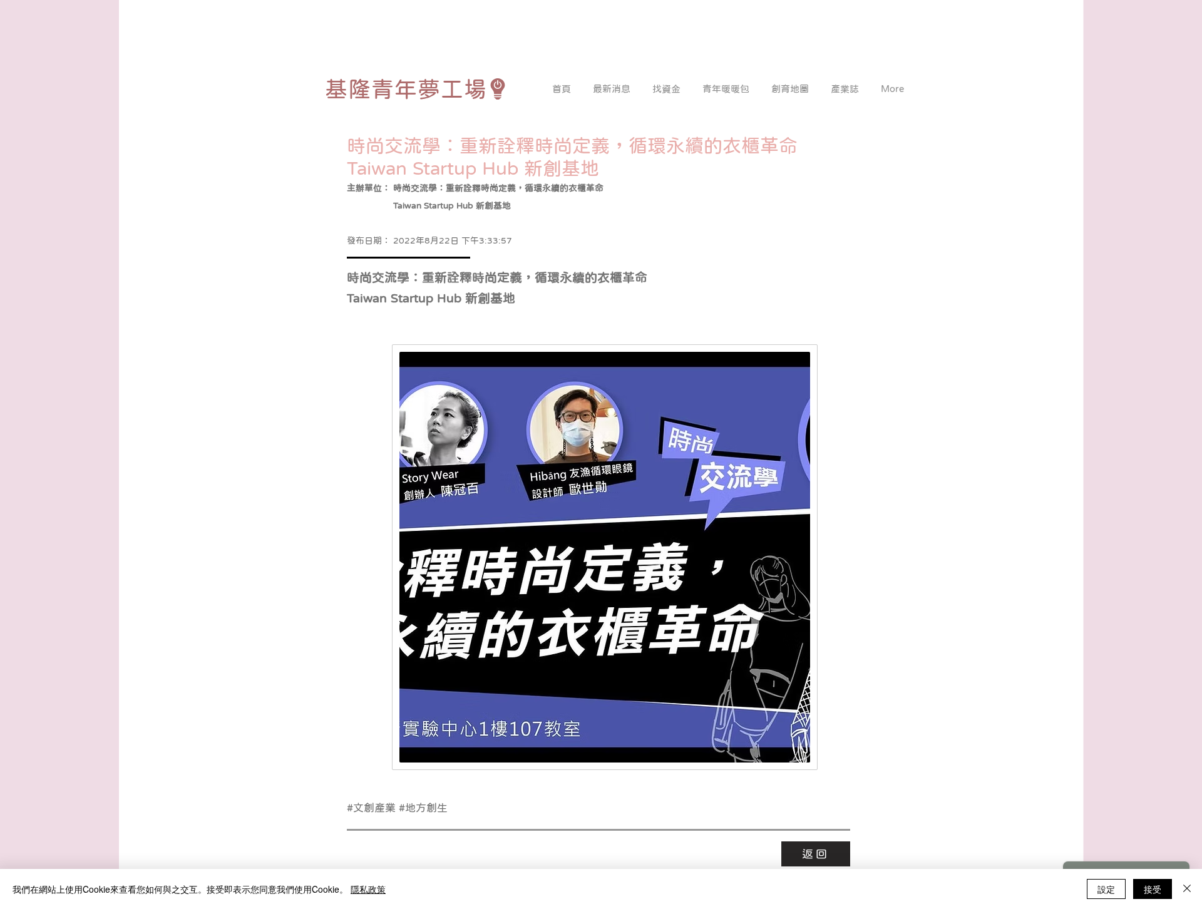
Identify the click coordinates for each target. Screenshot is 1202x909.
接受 (1152, 889)
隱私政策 (368, 889)
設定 (1106, 889)
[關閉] (1186, 889)
